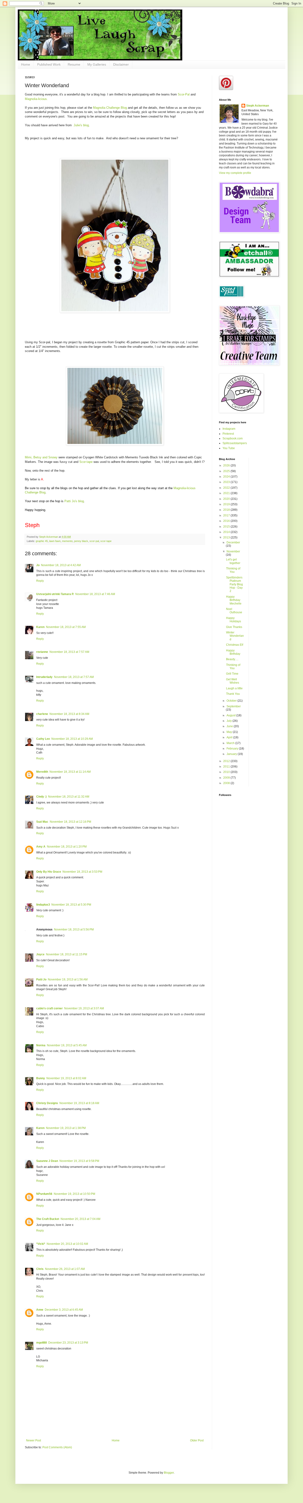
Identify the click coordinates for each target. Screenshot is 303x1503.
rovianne (42, 652)
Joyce (40, 954)
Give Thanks (234, 627)
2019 (227, 504)
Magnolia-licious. (36, 99)
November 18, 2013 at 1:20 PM (67, 846)
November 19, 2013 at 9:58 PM (79, 1161)
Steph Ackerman (257, 105)
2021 (227, 493)
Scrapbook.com (233, 438)
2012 (227, 761)
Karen (40, 627)
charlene (42, 714)
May (230, 732)
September (234, 706)
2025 (227, 471)
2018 (227, 509)
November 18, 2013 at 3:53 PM (82, 871)
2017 (227, 515)
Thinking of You (233, 570)
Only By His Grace (48, 871)
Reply (40, 580)
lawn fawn (55, 541)
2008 (227, 783)
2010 (227, 772)
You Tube (229, 448)
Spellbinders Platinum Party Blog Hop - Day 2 (234, 584)
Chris (40, 1269)
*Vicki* (40, 1244)
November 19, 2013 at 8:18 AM (79, 1103)
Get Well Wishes (232, 681)
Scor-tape (86, 462)
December (233, 542)
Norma (40, 1045)
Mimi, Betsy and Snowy (41, 457)
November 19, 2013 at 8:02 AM (66, 1078)
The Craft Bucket (47, 1219)
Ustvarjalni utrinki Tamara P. (55, 594)
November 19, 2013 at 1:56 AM (68, 979)
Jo (38, 565)
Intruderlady (44, 677)
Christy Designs (47, 1103)
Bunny (40, 1078)
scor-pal (94, 541)
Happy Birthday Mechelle (233, 600)
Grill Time (232, 673)
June (230, 726)
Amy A (40, 846)
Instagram (229, 428)
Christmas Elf (234, 644)
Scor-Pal (184, 94)
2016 (227, 521)
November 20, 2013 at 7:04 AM (80, 1219)
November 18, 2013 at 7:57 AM (69, 652)
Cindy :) (41, 796)
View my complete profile (235, 173)
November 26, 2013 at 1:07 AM (65, 1269)
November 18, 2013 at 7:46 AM (95, 594)
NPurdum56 (44, 1194)
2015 (227, 526)
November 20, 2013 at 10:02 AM (67, 1244)
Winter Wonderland (235, 636)
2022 (227, 487)
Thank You (233, 693)
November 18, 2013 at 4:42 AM (61, 565)
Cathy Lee (43, 738)
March (231, 743)
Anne (39, 1309)
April (230, 737)
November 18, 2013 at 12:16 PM (70, 821)
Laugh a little (234, 688)
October (232, 700)
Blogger (169, 1472)
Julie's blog (81, 125)
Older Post (197, 1440)
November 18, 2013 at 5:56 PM (74, 929)
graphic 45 (42, 541)
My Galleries (96, 64)
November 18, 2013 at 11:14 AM (70, 771)
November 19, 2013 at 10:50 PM (74, 1194)
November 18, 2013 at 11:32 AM (68, 796)
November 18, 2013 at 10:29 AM (72, 738)
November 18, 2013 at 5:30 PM (71, 904)
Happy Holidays (233, 619)
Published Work (49, 64)
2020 (227, 499)
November (233, 551)
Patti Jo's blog (74, 501)
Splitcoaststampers (235, 443)
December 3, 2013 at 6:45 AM (64, 1309)
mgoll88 (41, 1342)
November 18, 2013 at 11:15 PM (66, 954)
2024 (227, 476)
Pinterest (228, 433)
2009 (227, 777)
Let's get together (233, 561)
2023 (227, 482)
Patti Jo (41, 979)
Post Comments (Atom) (57, 1447)
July (229, 720)
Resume (74, 64)
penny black (81, 541)
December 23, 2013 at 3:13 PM (68, 1342)
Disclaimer (121, 64)
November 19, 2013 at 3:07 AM (84, 1008)
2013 (227, 537)
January (232, 754)
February (233, 748)
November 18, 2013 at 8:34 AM (69, 714)
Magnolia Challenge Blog (110, 107)
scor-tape (105, 541)
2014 (227, 532)
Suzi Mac (42, 821)
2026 (227, 465)
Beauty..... (232, 659)
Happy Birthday (233, 652)
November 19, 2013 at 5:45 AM (67, 1045)
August (231, 715)
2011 (227, 766)
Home (25, 64)
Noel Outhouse (234, 610)
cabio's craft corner (49, 1008)
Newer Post (33, 1440)
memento (67, 541)
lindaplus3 (43, 904)
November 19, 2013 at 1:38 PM (66, 1128)
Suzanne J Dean (47, 1161)
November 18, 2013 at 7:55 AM (66, 627)
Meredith (42, 771)
